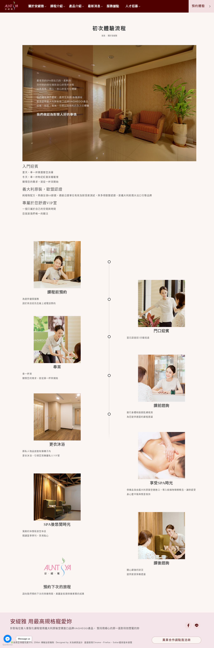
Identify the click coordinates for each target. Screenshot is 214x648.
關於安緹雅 (36, 6)
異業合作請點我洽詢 (176, 640)
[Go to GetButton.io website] (8, 645)
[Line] (197, 625)
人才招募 (131, 6)
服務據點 (113, 6)
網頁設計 (78, 642)
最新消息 (94, 6)
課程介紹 (56, 6)
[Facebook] (189, 625)
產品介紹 (75, 6)
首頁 (103, 36)
